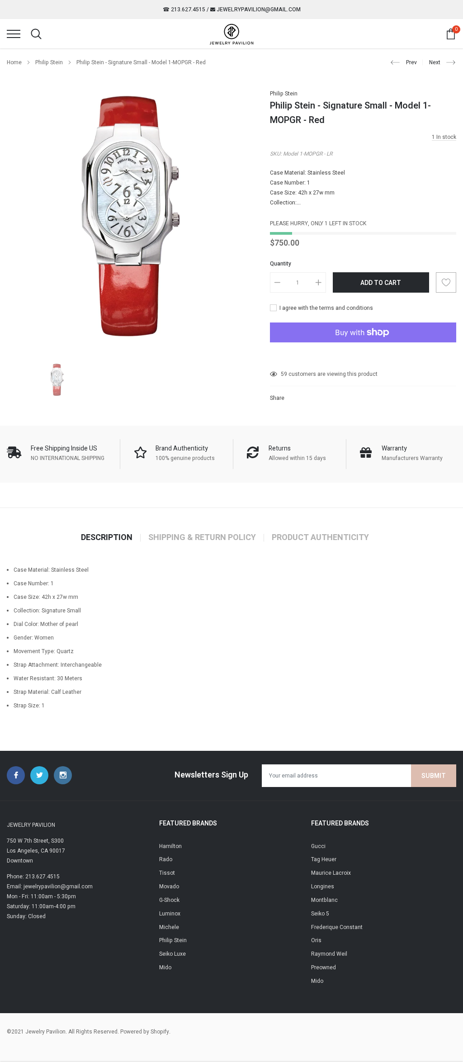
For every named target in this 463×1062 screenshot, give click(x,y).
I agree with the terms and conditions (325, 308)
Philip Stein (49, 62)
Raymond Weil (329, 954)
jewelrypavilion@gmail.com (258, 9)
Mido (165, 967)
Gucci (318, 846)
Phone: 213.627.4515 (33, 876)
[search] (36, 34)
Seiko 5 (320, 914)
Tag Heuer (323, 859)
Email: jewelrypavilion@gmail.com (50, 886)
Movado (169, 886)
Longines (322, 886)
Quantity (280, 264)
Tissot (167, 873)
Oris (316, 940)
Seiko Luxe (172, 954)
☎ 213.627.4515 (184, 9)
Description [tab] (106, 538)
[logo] (231, 34)
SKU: (276, 154)
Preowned (323, 967)
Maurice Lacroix (331, 873)
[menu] (13, 34)
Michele (169, 927)
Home (14, 62)
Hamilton (170, 846)
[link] (57, 379)
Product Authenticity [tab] (320, 538)
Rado (165, 859)
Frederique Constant (337, 927)
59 (284, 374)
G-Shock (169, 900)
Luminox (169, 914)
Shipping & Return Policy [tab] (202, 538)
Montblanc (324, 900)
